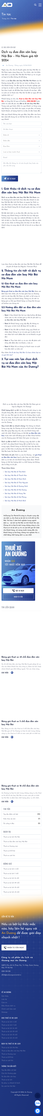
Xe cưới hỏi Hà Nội (8, 1086)
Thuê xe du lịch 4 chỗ (10, 869)
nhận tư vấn (18, 597)
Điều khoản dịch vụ (8, 1006)
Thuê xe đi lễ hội (9, 851)
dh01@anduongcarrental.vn (11, 975)
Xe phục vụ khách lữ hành (11, 1083)
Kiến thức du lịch (9, 819)
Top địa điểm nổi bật (10, 814)
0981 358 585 (6, 971)
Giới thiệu (5, 996)
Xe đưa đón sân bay (9, 47)
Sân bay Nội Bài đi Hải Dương (16, 490)
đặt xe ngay (20, 590)
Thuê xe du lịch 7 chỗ (10, 873)
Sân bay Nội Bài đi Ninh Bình (15, 501)
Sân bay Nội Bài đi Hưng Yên (15, 493)
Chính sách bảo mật (9, 1009)
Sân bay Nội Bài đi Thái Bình (15, 472)
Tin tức (13, 19)
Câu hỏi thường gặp (9, 1073)
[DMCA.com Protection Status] (21, 1105)
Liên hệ (4, 999)
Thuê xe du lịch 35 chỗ (11, 887)
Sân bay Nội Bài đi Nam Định (15, 479)
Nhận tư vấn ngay (15, 947)
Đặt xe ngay (11, 178)
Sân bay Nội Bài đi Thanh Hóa (16, 475)
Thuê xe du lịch (7, 1080)
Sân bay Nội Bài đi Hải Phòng (15, 497)
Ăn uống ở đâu (8, 823)
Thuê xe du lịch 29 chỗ (11, 883)
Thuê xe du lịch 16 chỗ (11, 878)
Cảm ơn (4, 1002)
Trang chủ (5, 19)
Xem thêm (5, 672)
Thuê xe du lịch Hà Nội (11, 837)
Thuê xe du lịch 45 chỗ (11, 892)
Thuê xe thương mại (10, 846)
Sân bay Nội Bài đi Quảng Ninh (16, 486)
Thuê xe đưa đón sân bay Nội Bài (15, 841)
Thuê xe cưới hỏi (9, 855)
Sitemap (4, 1012)
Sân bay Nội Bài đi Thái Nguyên (16, 482)
